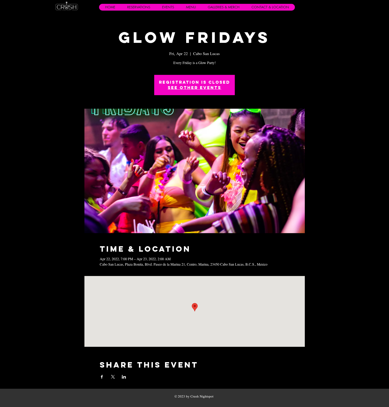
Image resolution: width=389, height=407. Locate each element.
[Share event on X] (113, 377)
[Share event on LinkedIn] (124, 377)
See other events (194, 87)
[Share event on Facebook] (102, 377)
